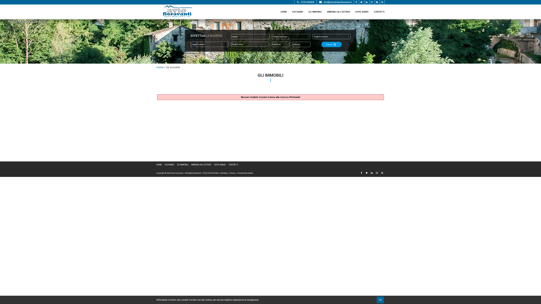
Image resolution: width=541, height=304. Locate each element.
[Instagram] (371, 2)
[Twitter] (361, 2)
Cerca (329, 44)
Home (284, 12)
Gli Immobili (315, 12)
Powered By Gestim (245, 173)
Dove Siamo (362, 12)
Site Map (224, 173)
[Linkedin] (366, 2)
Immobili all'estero (338, 12)
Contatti (379, 12)
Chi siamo (297, 12)
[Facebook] (356, 2)
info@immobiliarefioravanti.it (338, 2)
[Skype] (377, 2)
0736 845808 (307, 2)
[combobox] (291, 36)
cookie (208, 300)
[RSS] (382, 2)
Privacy (232, 173)
